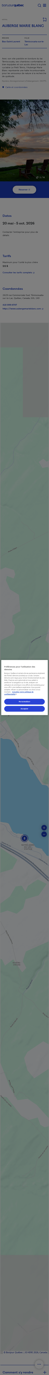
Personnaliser (24, 702)
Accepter (24, 709)
